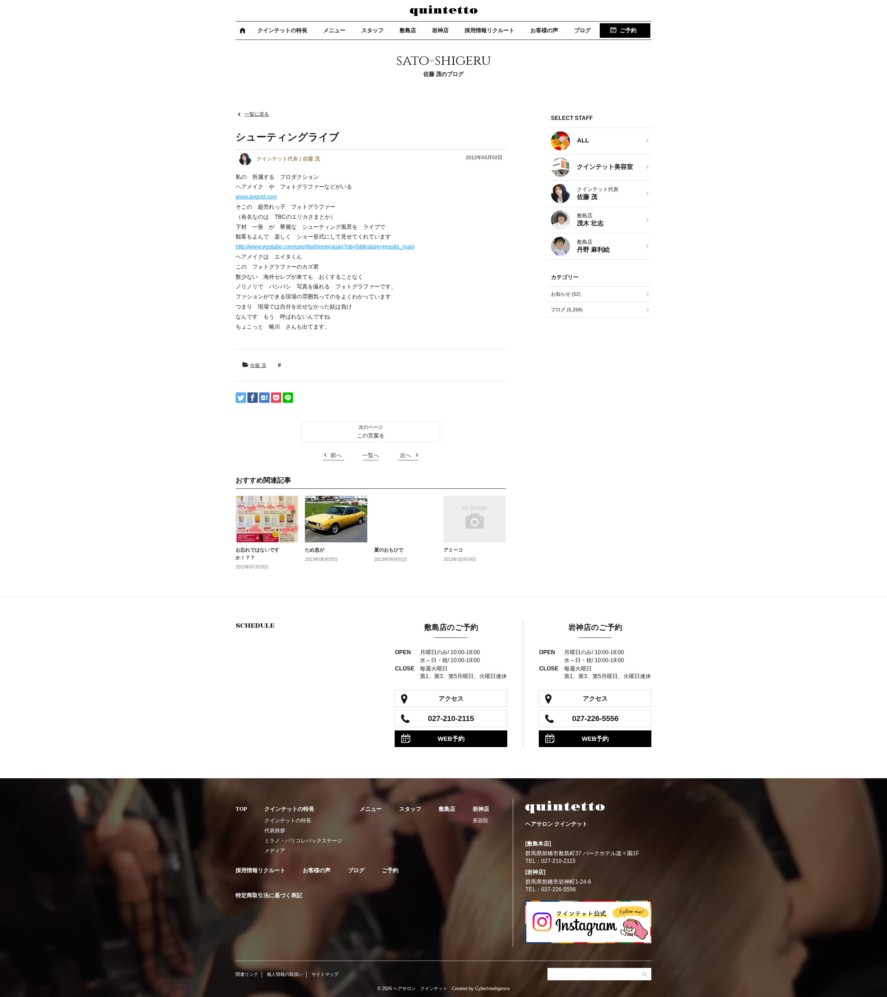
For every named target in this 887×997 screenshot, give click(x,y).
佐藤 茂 (258, 365)
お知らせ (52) (566, 294)
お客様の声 (544, 30)
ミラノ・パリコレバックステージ (303, 840)
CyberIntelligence (492, 988)
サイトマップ (325, 974)
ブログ (582, 30)
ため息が (314, 550)
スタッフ (372, 30)
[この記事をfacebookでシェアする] (252, 397)
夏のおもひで (388, 550)
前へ (336, 455)
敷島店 (407, 30)
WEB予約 (451, 738)
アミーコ (453, 550)
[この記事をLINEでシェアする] (288, 397)
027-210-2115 (451, 718)
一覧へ (370, 455)
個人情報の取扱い (285, 974)
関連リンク (247, 974)
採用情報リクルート (490, 30)
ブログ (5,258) (567, 309)
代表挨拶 (274, 830)
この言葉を (371, 436)
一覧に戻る (257, 114)
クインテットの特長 (282, 30)
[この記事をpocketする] (276, 397)
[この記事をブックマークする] (264, 397)
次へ (405, 455)
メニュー (334, 30)
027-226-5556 (595, 718)
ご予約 (628, 30)
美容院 (480, 820)
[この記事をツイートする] (241, 397)
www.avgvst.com (256, 197)
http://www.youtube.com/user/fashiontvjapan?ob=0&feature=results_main (325, 247)
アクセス (451, 698)
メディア (274, 850)
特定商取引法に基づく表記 (269, 895)
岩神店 (440, 30)
